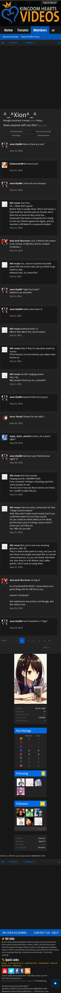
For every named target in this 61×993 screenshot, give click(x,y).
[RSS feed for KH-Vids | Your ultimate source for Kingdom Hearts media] (27, 970)
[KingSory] (38, 812)
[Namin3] (20, 821)
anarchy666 (16, 144)
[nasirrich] (20, 791)
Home (8, 30)
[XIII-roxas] (29, 782)
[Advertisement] (30, 78)
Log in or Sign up (49, 2)
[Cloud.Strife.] (38, 782)
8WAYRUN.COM (38, 855)
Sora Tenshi (16, 416)
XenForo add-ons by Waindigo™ (15, 986)
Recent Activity (43, 131)
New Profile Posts (30, 36)
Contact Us (42, 933)
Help (55, 933)
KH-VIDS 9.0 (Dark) (15, 933)
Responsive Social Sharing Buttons (16, 991)
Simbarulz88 (16, 163)
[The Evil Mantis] (29, 812)
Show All (41, 829)
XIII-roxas (15, 202)
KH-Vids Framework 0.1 (12, 978)
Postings (16, 135)
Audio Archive (31, 963)
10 (44, 714)
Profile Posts (16, 131)
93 (49, 640)
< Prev (3, 640)
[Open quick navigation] (59, 43)
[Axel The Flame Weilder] (20, 812)
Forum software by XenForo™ (14, 975)
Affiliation (17, 965)
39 (42, 804)
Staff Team (6, 965)
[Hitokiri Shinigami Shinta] (20, 782)
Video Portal (44, 963)
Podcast (53, 963)
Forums (23, 30)
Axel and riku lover (20, 240)
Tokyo (42, 844)
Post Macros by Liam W (37, 975)
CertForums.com (41, 991)
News (4, 963)
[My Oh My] (29, 821)
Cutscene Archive (15, 963)
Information (43, 135)
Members (40, 30)
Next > (46, 647)
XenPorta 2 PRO (6, 855)
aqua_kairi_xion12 (20, 436)
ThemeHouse (41, 980)
